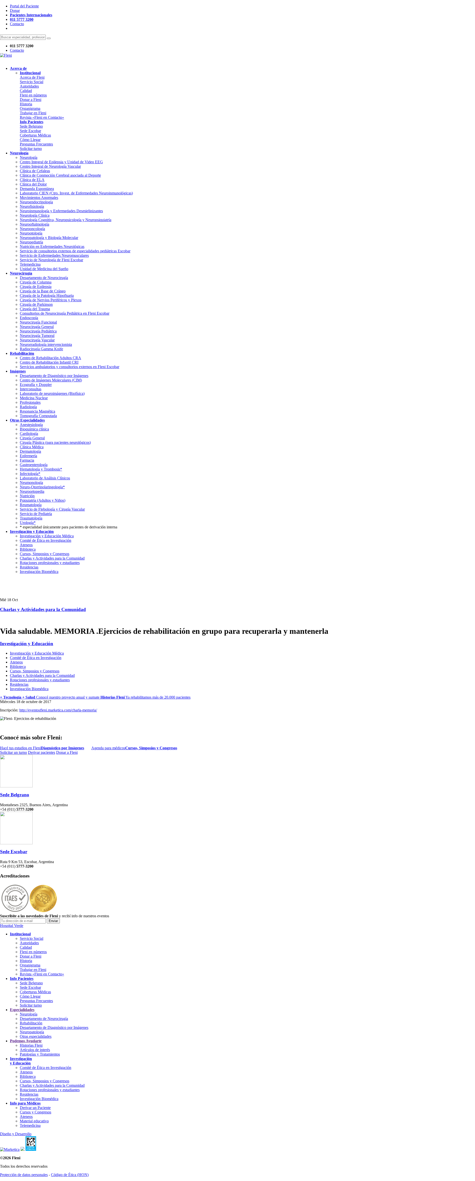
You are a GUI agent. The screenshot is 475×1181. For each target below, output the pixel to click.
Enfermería (28, 456)
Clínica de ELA (32, 180)
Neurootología (31, 233)
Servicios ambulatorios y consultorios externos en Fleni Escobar (69, 367)
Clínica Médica (32, 447)
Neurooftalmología (34, 224)
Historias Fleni (31, 1045)
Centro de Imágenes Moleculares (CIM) (51, 380)
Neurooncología (32, 229)
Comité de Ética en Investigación (45, 540)
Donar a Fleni (30, 99)
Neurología (28, 157)
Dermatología (30, 451)
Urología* (28, 522)
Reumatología (31, 505)
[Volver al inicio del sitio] (6, 55)
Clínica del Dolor (33, 184)
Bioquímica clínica (34, 429)
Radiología (28, 407)
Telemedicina (30, 264)
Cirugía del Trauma (35, 309)
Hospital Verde (11, 925)
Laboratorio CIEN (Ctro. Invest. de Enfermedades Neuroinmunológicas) (76, 193)
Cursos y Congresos (35, 1112)
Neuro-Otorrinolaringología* (42, 487)
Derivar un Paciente (35, 1108)
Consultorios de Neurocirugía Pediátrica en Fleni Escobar (64, 313)
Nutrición (27, 496)
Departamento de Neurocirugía (44, 278)
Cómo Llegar (30, 140)
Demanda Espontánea (37, 189)
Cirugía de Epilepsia (35, 286)
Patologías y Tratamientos (40, 1054)
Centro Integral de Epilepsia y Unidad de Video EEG (61, 162)
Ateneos (26, 545)
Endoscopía (29, 318)
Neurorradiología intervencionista (46, 344)
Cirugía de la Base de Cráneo (43, 291)
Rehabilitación (31, 1023)
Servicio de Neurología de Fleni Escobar (51, 260)
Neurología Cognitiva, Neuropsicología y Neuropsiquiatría (65, 220)
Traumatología (31, 518)
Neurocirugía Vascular (37, 340)
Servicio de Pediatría (36, 514)
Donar (15, 10)
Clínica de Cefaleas (35, 171)
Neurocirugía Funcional (38, 322)
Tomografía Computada (38, 416)
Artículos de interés (35, 1050)
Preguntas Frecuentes (36, 144)
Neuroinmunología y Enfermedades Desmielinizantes (61, 211)
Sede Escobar (30, 131)
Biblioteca (28, 549)
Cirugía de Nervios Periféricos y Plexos (50, 300)
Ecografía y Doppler (36, 384)
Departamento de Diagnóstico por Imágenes (54, 376)
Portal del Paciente (24, 6)
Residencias (29, 567)
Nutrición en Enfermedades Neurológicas (52, 246)
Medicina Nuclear (34, 398)
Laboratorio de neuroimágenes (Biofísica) (52, 393)
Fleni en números (33, 95)
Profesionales (30, 402)
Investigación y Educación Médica (47, 536)
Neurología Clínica (34, 215)
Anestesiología (31, 425)
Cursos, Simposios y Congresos (44, 554)
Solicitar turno (31, 148)
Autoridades (29, 86)
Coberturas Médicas (35, 135)
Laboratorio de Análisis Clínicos (45, 478)
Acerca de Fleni (32, 77)
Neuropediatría (31, 242)
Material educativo (34, 1121)
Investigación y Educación (26, 643)
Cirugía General (32, 438)
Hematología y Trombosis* (41, 469)
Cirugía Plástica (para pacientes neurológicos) (55, 442)
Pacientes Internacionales (31, 15)
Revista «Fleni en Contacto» (42, 117)
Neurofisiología (32, 206)
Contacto (17, 24)
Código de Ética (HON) (70, 1175)
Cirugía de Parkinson (36, 304)
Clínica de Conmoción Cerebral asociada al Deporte (60, 175)
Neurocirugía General (37, 327)
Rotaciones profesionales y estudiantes (50, 563)
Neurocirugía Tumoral (37, 335)
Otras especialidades (35, 1036)
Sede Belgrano (31, 126)
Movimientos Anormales (39, 197)
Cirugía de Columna (35, 282)
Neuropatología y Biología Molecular (49, 238)
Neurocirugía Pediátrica (38, 331)
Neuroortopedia (32, 491)
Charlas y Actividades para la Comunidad (52, 558)
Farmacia (27, 460)
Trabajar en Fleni (33, 113)
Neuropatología (32, 1032)
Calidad (26, 91)
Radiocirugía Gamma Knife (41, 349)
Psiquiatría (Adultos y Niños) (42, 500)
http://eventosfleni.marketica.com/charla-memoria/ (58, 710)
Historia (26, 104)
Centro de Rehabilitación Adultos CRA (50, 358)
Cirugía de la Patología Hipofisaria (47, 295)
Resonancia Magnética (37, 411)
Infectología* (30, 474)
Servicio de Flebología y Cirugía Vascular (52, 509)
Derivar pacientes (41, 752)
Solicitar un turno (13, 752)
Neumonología (31, 482)
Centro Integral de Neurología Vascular (50, 166)
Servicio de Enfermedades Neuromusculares (54, 255)
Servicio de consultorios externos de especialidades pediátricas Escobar (75, 251)
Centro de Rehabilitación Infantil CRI (49, 362)
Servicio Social (31, 82)
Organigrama (30, 108)
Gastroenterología (34, 465)
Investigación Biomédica (39, 571)
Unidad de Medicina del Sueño (44, 269)
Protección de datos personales (24, 1175)
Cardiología (29, 433)
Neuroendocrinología (36, 202)
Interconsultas (30, 389)
